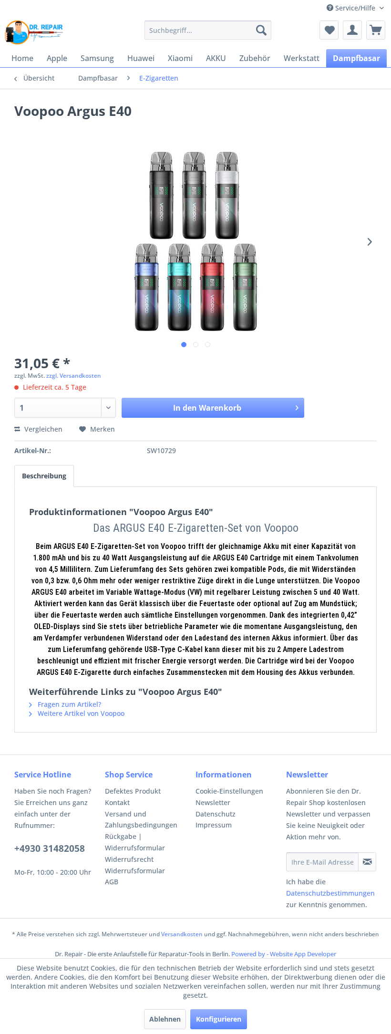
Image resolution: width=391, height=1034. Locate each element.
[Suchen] (261, 30)
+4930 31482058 (49, 848)
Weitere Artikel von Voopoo (80, 713)
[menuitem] (208, 30)
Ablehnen (165, 1019)
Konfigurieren (218, 1019)
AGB (111, 881)
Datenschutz (216, 813)
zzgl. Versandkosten (73, 376)
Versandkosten (182, 934)
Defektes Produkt (133, 791)
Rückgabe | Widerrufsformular (135, 842)
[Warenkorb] (375, 30)
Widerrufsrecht (129, 859)
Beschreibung (44, 475)
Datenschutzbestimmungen (330, 893)
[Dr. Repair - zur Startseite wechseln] (34, 32)
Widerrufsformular (135, 870)
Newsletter (213, 802)
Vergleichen (42, 429)
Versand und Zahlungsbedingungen (141, 819)
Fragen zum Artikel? (68, 704)
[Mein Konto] (352, 30)
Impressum (214, 824)
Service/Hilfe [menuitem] (355, 7)
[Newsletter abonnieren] (367, 861)
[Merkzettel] (329, 30)
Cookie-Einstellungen (229, 791)
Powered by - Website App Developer (283, 954)
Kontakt (117, 802)
